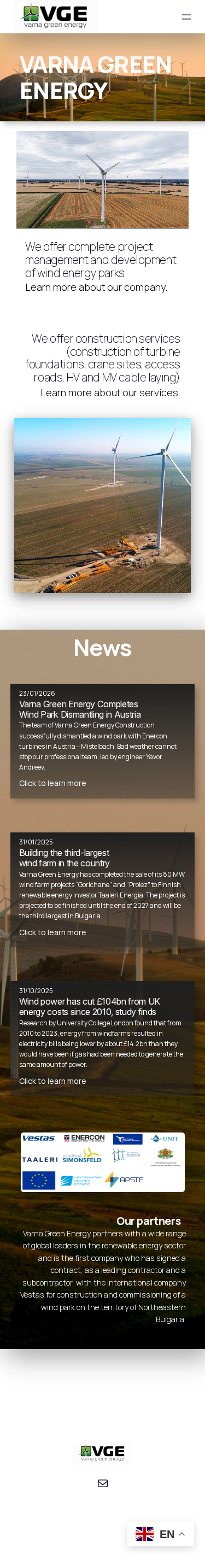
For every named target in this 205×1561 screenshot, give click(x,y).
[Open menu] (186, 17)
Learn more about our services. (110, 392)
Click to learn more (52, 783)
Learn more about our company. (96, 287)
